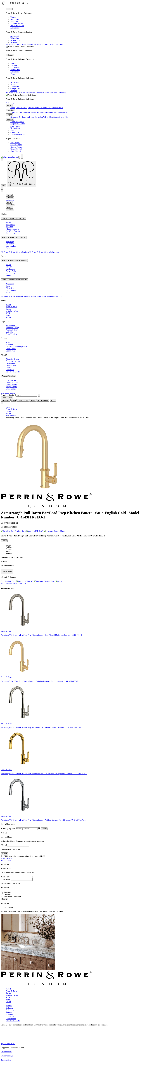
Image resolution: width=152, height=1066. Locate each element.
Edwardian (14, 38)
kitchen (9, 9)
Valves (12, 74)
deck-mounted (11, 416)
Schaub (60, 108)
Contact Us (14, 132)
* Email (4, 845)
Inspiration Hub (16, 112)
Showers (13, 65)
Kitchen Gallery (43, 112)
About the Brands (17, 122)
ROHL (49, 108)
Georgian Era (15, 40)
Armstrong (14, 36)
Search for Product (8, 395)
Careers (13, 130)
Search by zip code (8, 829)
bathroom (10, 55)
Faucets (13, 17)
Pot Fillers (14, 21)
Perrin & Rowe (21, 108)
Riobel (12, 108)
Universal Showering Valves (37, 117)
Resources (14, 117)
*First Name (5, 877)
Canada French (16, 147)
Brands (9, 105)
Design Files (63, 117)
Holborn (13, 42)
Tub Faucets (15, 68)
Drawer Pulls (15, 70)
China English (15, 151)
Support (9, 115)
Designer (7, 894)
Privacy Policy (6, 858)
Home (8, 407)
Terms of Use (6, 860)
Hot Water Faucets (17, 26)
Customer (7, 892)
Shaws (30, 108)
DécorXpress (54, 117)
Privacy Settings (7, 1056)
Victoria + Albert (39, 108)
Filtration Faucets (16, 24)
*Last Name (5, 879)
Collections (10, 103)
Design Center (15, 128)
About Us (10, 119)
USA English (15, 143)
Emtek (54, 108)
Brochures (22, 117)
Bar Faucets (14, 19)
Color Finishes (62, 112)
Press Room (14, 126)
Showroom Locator (17, 134)
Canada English (16, 145)
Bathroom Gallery (29, 112)
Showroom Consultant (12, 897)
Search (44, 829)
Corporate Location (17, 124)
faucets (8, 413)
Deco (12, 84)
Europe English (16, 149)
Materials (52, 112)
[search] (26, 395)
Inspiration (10, 110)
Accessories (14, 28)
